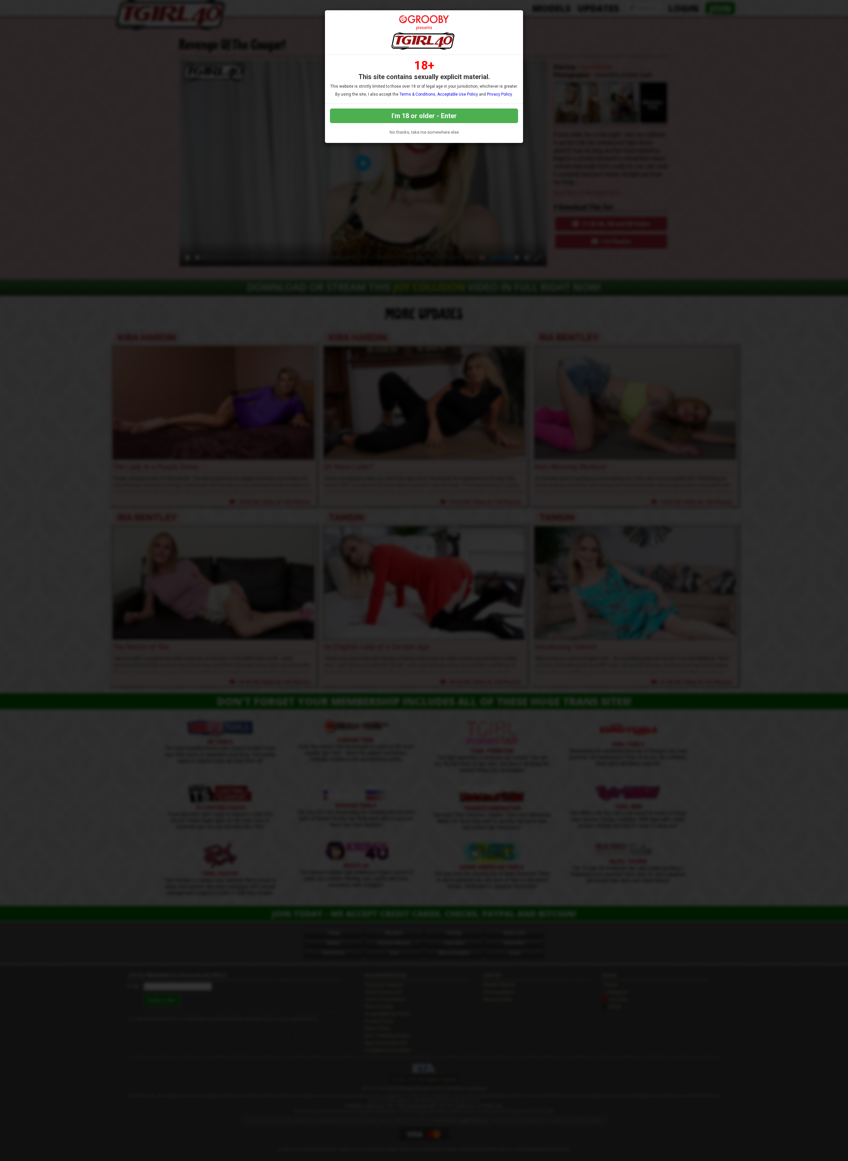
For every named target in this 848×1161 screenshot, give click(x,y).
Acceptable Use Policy (457, 94)
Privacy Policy (499, 94)
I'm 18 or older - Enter (424, 116)
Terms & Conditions (417, 94)
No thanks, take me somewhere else (424, 132)
